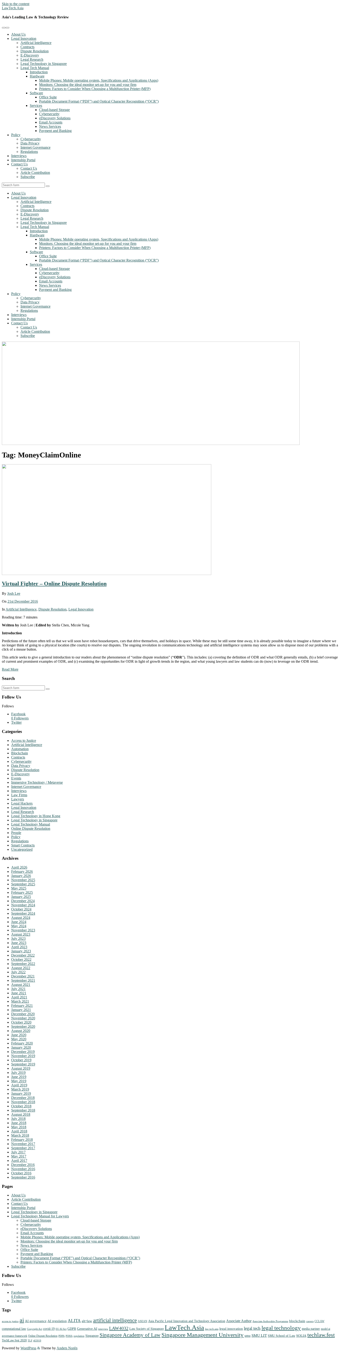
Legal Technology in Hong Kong (35, 816)
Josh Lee (13, 593)
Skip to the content (15, 4)
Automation (20, 749)
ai (22, 1320)
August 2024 (20, 918)
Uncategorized (22, 849)
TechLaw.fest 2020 (14, 1340)
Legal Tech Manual (34, 68)
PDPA (61, 1336)
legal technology (281, 1328)
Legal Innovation (23, 38)
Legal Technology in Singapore (43, 64)
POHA (69, 1336)
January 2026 (21, 876)
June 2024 (18, 922)
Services (36, 106)
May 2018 (18, 1127)
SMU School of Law (281, 1335)
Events (16, 778)
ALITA (74, 1320)
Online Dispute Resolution (30, 828)
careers (310, 1321)
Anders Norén (67, 1348)
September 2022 (23, 964)
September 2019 (23, 1064)
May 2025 (18, 888)
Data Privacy (30, 143)
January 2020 (21, 1047)
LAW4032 (118, 1328)
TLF (30, 1340)
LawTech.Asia (12, 8)
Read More (10, 669)
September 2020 (23, 1026)
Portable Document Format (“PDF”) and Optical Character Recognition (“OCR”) (99, 101)
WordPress (28, 1348)
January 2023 (21, 951)
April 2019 (19, 1085)
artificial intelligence (115, 1320)
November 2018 (23, 1102)
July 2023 (18, 939)
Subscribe (27, 177)
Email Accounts (50, 122)
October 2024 (21, 909)
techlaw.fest (321, 1334)
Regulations (29, 152)
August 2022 (20, 968)
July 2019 (18, 1073)
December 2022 (23, 955)
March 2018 (20, 1135)
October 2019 (21, 1060)
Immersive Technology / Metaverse (37, 782)
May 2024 (18, 926)
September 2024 (23, 913)
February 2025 (22, 892)
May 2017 (18, 1156)
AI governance (36, 1321)
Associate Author (238, 1321)
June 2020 (18, 1035)
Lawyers (17, 799)
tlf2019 (37, 1340)
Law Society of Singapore (146, 1328)
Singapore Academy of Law (130, 1335)
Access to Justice (23, 741)
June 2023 (18, 943)
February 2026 (22, 872)
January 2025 (21, 897)
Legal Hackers (22, 803)
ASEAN (142, 1321)
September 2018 (23, 1110)
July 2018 (18, 1119)
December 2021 (23, 976)
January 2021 (21, 1010)
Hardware (37, 76)
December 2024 (23, 901)
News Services (50, 126)
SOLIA (301, 1335)
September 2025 (23, 884)
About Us (18, 34)
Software (36, 93)
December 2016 (23, 1165)
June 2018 (18, 1123)
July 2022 (18, 972)
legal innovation (231, 1328)
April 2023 (19, 947)
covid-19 (49, 1328)
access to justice (10, 1321)
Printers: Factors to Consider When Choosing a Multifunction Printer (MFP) (95, 89)
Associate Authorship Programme (270, 1321)
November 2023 (23, 930)
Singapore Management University (202, 1334)
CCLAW (319, 1321)
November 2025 (23, 880)
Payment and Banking (55, 131)
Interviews (19, 156)
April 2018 (19, 1131)
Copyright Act (34, 1329)
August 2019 (20, 1068)
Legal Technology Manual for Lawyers (40, 1216)
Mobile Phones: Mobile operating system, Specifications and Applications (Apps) (98, 80)
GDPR (71, 1328)
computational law (14, 1328)
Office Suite (48, 97)
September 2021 (23, 980)
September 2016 (23, 1177)
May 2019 (18, 1081)
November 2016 (23, 1169)
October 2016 (21, 1173)
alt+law (87, 1321)
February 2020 (22, 1043)
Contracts (27, 47)
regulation (79, 1336)
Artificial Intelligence (35, 43)
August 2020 (20, 1031)
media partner (311, 1328)
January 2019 (21, 1093)
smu (248, 1335)
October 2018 (21, 1106)
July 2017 (18, 1152)
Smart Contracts (23, 845)
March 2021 (20, 1001)
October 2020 (21, 1022)
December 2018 (23, 1098)
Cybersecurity (49, 114)
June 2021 (18, 993)
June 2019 (18, 1077)
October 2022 (21, 959)
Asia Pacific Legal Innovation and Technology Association (186, 1321)
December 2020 (23, 1014)
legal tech (252, 1328)
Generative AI (87, 1328)
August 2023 (20, 934)
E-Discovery (29, 55)
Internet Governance (35, 147)
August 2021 (20, 985)
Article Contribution (35, 173)
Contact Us (19, 164)
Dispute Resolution (34, 51)
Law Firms (19, 795)
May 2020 (18, 1039)
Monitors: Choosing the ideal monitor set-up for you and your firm (87, 85)
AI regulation (57, 1321)
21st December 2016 (22, 601)
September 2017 (23, 1148)
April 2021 (19, 997)
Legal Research (31, 59)
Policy (15, 135)
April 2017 (19, 1160)
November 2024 (23, 905)
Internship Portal (23, 160)
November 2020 (23, 1018)
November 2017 (23, 1144)
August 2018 (20, 1114)
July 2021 (18, 989)
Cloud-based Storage (54, 110)
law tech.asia (211, 1329)
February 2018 (22, 1140)
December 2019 (23, 1052)
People (16, 833)
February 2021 (22, 1006)
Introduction (39, 72)
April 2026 (19, 867)
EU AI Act (61, 1329)
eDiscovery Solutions (54, 118)
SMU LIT (259, 1335)
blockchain (297, 1321)
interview (103, 1329)
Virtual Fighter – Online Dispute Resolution (54, 584)
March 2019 (20, 1089)
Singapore (92, 1335)
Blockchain (19, 753)
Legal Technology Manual (30, 824)
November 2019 (23, 1056)
